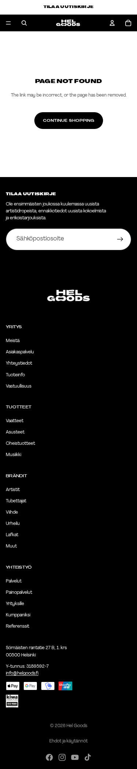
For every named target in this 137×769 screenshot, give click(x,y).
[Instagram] (62, 757)
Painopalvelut (19, 593)
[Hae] (24, 23)
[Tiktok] (87, 757)
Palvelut (14, 581)
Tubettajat (16, 501)
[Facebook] (49, 757)
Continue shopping (68, 120)
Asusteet (15, 432)
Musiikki (13, 455)
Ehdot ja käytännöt (68, 741)
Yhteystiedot (19, 364)
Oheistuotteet (20, 444)
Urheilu (13, 524)
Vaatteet (14, 421)
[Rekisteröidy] (120, 239)
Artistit (13, 490)
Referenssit (17, 626)
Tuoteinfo (15, 375)
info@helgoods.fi (22, 673)
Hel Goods (76, 726)
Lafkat (12, 535)
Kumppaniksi (18, 615)
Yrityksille (15, 604)
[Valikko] (8, 23)
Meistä (13, 341)
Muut (11, 547)
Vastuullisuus (18, 386)
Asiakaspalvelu (20, 352)
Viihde (12, 512)
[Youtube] (75, 757)
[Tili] (112, 23)
